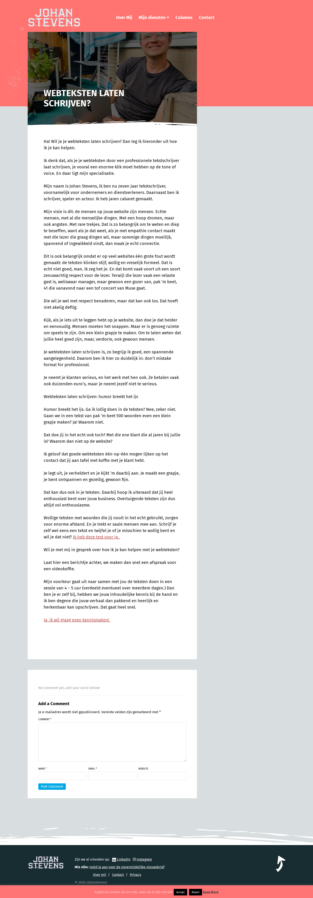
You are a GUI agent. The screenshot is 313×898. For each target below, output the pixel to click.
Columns (183, 17)
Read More (210, 892)
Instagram (144, 859)
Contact (206, 17)
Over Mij (124, 17)
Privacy (135, 875)
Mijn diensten (152, 17)
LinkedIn (123, 859)
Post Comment (52, 786)
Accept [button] (180, 892)
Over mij (99, 875)
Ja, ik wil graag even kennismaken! (77, 619)
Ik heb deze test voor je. (96, 536)
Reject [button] (196, 892)
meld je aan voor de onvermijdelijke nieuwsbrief (126, 867)
